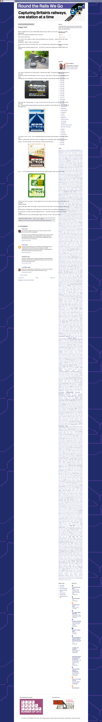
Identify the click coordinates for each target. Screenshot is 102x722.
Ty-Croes (64, 539)
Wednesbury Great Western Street (66, 556)
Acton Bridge (73, 154)
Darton (78, 253)
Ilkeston (67, 335)
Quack (71, 454)
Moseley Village (61, 407)
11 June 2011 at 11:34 (26, 263)
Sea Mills (65, 482)
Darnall (68, 253)
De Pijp (64, 254)
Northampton (75, 423)
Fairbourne (65, 276)
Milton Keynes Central (67, 401)
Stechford (60, 510)
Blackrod (80, 197)
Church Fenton (68, 234)
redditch (60, 462)
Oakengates (65, 429)
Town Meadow (70, 535)
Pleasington (77, 445)
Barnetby (80, 177)
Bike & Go (77, 187)
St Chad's (65, 505)
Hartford (76, 312)
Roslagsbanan (61, 470)
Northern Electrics (67, 424)
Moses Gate (67, 407)
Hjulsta (81, 324)
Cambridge (63, 223)
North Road (66, 421)
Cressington (61, 246)
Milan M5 (68, 400)
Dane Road (72, 251)
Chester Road (66, 231)
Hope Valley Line (79, 326)
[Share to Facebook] (41, 218)
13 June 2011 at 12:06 (26, 272)
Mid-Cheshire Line (72, 396)
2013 (61, 99)
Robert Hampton (76, 598)
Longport (80, 374)
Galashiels (74, 286)
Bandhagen (66, 175)
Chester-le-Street (72, 231)
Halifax (60, 306)
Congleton (71, 239)
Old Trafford (71, 430)
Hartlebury (80, 312)
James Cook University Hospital (65, 339)
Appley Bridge (61, 166)
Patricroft (60, 439)
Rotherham (67, 470)
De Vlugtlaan (70, 254)
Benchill (81, 182)
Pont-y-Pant (76, 446)
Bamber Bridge (76, 174)
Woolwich (66, 574)
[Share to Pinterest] (43, 218)
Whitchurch (80, 563)
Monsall (69, 403)
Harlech (60, 312)
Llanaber (65, 369)
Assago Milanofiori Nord (70, 171)
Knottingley (61, 351)
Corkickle (60, 242)
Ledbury (60, 359)
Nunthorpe (61, 429)
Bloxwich (65, 199)
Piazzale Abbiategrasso (64, 443)
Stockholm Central (62, 512)
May (62, 129)
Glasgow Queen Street (63, 292)
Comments (62, 37)
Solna (65, 498)
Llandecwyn (80, 369)
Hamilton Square (78, 308)
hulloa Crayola (79, 330)
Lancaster (69, 354)
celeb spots (63, 227)
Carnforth (75, 225)
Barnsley (60, 178)
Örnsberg (71, 433)
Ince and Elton (76, 335)
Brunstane (71, 214)
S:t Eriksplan (65, 474)
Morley (74, 405)
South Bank (61, 501)
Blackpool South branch (74, 197)
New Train (74, 632)
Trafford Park (80, 535)
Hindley (77, 324)
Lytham (64, 378)
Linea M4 (76, 362)
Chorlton (77, 233)
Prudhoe (79, 453)
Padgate (74, 437)
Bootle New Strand (69, 202)
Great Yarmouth (65, 298)
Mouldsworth (64, 408)
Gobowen (73, 293)
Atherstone (80, 171)
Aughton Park (70, 173)
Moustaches (63, 117)
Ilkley (70, 335)
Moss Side (72, 407)
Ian (64, 335)
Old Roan (67, 430)
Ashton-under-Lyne (78, 169)
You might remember (39, 102)
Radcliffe (60, 455)
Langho (77, 354)
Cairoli (68, 222)
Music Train (77, 409)
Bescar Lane (61, 186)
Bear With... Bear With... (66, 126)
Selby (73, 483)
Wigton (71, 567)
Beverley (70, 187)
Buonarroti (60, 217)
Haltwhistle (71, 308)
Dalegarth (70, 250)
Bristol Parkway (79, 209)
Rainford (60, 457)
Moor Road (78, 403)
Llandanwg (75, 369)
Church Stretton (74, 234)
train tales (72, 536)
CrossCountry (68, 247)
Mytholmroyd (61, 411)
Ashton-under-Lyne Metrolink (64, 170)
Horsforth (71, 328)
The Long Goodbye (65, 529)
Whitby (76, 563)
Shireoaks (73, 490)
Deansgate (75, 254)
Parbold (63, 438)
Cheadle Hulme (64, 230)
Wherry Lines (68, 563)
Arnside (73, 166)
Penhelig (60, 441)
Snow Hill (71, 497)
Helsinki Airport (76, 320)
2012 (61, 101)
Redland (64, 462)
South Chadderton (67, 501)
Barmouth (77, 177)
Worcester (80, 574)
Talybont (72, 521)
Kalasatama (69, 342)
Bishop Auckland (79, 193)
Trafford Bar (75, 535)
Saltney (73, 477)
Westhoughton (68, 562)
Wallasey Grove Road (74, 550)
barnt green (64, 178)
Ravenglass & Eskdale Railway (70, 458)
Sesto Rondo (74, 485)
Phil (59, 443)
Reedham (69, 462)
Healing (65, 317)
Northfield (70, 426)
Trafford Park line (63, 536)
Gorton (60, 296)
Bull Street (77, 215)
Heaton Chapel (70, 317)
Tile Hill (77, 532)
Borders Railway (71, 203)
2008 (61, 142)
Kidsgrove (75, 344)
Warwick (60, 554)
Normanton (77, 420)
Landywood (74, 354)
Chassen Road (73, 229)
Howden (80, 329)
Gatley (81, 289)
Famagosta (74, 276)
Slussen (60, 495)
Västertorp (65, 546)
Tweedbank (61, 539)
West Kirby (78, 559)
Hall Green (64, 306)
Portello (63, 449)
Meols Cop (80, 390)
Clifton (79, 235)
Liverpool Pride (62, 367)
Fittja (71, 280)
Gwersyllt (65, 302)
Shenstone (65, 489)
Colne (75, 237)
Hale (77, 305)
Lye (61, 378)
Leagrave (66, 358)
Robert (23, 228)
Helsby (60, 320)
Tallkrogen (64, 521)
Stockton (76, 513)
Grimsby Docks (72, 300)
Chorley (74, 233)
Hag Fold (81, 304)
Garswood (68, 289)
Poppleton (79, 447)
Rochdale (80, 466)
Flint (59, 281)
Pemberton (75, 439)
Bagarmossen (64, 174)
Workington (72, 575)
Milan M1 (77, 399)
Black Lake (71, 194)
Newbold (60, 416)
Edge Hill (76, 267)
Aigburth (77, 155)
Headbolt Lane (75, 316)
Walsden (69, 551)
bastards (77, 179)
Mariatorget (75, 386)
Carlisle (71, 225)
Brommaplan (61, 213)
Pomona (71, 446)
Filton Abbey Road (78, 278)
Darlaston (60, 253)
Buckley (64, 215)
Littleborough (80, 363)
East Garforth (79, 265)
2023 (61, 80)
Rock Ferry (70, 467)
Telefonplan (65, 524)
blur (64, 201)
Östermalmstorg (61, 434)
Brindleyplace (68, 209)
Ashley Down (61, 169)
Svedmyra (80, 518)
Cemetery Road (69, 227)
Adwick (74, 155)
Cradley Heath (79, 243)
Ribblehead (71, 463)
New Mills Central (62, 415)
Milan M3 (60, 400)
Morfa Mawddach (70, 405)
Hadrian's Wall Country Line (73, 304)
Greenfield (66, 300)
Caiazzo (64, 222)
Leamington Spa (75, 358)
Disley (77, 258)
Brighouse (63, 209)
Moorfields (64, 404)
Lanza (77, 355)
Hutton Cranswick (67, 333)
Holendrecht (69, 325)
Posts (61, 34)
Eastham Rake (79, 266)
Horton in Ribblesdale (78, 328)
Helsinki (71, 320)
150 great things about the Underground (76, 670)
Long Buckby (61, 374)
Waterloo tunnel (79, 554)
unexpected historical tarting (66, 542)
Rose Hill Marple (79, 469)
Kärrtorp (80, 342)
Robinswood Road (65, 466)
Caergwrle (60, 222)
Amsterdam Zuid (75, 162)
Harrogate (72, 312)
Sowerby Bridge (72, 502)
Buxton (75, 221)
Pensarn (70, 442)
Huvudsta (72, 333)
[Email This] (37, 218)
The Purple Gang (74, 529)
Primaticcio (75, 453)
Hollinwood (74, 325)
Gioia (72, 290)
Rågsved (74, 455)
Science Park (79, 481)
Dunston (65, 263)
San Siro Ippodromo (63, 478)
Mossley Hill (80, 407)
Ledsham (63, 359)
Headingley (80, 316)
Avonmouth (76, 173)
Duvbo (75, 263)
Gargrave (75, 288)
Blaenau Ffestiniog (62, 198)
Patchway (80, 438)
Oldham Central (76, 430)
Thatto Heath (66, 525)
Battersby (60, 181)
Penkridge (74, 441)
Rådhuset (64, 455)
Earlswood (69, 265)
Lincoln (72, 362)
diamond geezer (75, 688)
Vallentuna (64, 544)
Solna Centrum (69, 498)
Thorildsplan (63, 531)
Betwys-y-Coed (65, 187)
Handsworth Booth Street (68, 310)
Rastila (76, 457)
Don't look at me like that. (24, 37)
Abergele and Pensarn (78, 151)
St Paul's (68, 506)
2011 (61, 103)
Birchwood (76, 189)
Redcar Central (62, 461)
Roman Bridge (79, 467)
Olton (71, 431)
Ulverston (80, 540)
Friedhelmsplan (79, 282)
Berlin (81, 183)
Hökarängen (65, 325)
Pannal (60, 438)
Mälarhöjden (61, 381)
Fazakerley (75, 277)
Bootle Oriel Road (78, 202)
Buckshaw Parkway (71, 215)
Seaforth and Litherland (71, 482)
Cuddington (67, 249)
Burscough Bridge (62, 219)
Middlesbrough (79, 396)
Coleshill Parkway (70, 237)
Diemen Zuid (67, 258)
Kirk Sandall (77, 346)
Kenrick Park (80, 343)
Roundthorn (71, 470)
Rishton (63, 465)
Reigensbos (74, 462)
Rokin (75, 467)
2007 (61, 144)
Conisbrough (76, 239)
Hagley (66, 305)
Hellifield (80, 318)
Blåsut (76, 198)
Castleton (70, 226)
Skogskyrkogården (65, 494)
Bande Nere (61, 175)
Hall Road (75, 306)
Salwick (76, 477)
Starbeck (77, 509)
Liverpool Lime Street (66, 366)
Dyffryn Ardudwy (79, 263)
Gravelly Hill (80, 296)
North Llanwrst (61, 421)
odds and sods (72, 429)
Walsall (66, 551)
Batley (81, 179)
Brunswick (75, 214)
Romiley (60, 469)
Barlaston (66, 177)
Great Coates (66, 297)
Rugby (65, 471)
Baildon (71, 174)
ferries (62, 278)
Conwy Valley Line (71, 241)
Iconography (63, 121)
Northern (80, 423)
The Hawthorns (70, 528)
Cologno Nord (61, 238)
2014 (61, 97)
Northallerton (70, 423)
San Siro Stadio (71, 478)
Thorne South (80, 531)
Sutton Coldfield (75, 518)
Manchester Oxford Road (72, 382)
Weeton (65, 558)
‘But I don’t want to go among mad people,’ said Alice (76, 623)
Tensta (78, 524)
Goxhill (62, 296)
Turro (81, 538)
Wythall (60, 578)
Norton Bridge (79, 426)
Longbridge (76, 374)
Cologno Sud (66, 238)
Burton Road (76, 219)
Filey (72, 278)
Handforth (60, 310)
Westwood (74, 562)
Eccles (64, 267)
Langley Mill (63, 355)
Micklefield (65, 396)
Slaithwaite (72, 494)
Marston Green (72, 387)
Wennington (77, 558)
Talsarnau (68, 521)
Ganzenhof (63, 288)
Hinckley (74, 324)
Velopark (75, 546)
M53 (76, 378)
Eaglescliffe (61, 265)
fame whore (79, 276)
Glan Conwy (80, 290)
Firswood (63, 280)
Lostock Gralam (68, 375)
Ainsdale (80, 155)
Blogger (78, 718)
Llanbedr (69, 369)
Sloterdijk (80, 494)
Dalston (73, 250)
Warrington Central (72, 552)
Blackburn (76, 194)
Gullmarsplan (61, 302)
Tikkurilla (73, 532)
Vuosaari (69, 548)
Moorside (68, 404)
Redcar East (67, 461)
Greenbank (61, 300)
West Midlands (75, 27)
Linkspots (60, 363)
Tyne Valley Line (62, 540)
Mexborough (61, 396)
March (62, 132)
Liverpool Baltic (66, 364)
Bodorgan (68, 201)
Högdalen (60, 325)
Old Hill (63, 430)
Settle (78, 485)
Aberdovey (68, 151)
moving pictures (70, 408)
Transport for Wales (72, 538)
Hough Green (76, 329)
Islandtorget (80, 336)
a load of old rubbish (75, 150)
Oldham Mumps (67, 431)
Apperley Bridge (76, 164)
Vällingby (70, 544)
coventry (68, 243)
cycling (62, 250)
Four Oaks (64, 282)
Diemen (62, 258)
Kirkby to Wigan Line (69, 347)
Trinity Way (78, 538)
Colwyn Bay (75, 238)
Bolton (71, 201)
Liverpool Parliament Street (77, 366)
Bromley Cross (79, 211)
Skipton (60, 494)
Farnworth (60, 277)
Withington (71, 570)
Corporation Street (71, 242)
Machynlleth (71, 379)
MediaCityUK (61, 390)
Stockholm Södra (74, 512)
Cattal (79, 226)
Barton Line (66, 179)
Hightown (67, 324)
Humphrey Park (62, 332)
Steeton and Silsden (67, 510)
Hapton (75, 310)
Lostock (62, 375)
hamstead (80, 309)
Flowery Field (68, 281)
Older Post (52, 277)
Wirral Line (65, 570)
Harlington (64, 312)
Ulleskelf (76, 540)
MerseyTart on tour (70, 393)
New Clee (66, 413)
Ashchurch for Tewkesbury (74, 167)
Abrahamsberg (74, 152)
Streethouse (67, 517)
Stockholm (80, 510)
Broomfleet (75, 213)
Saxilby (66, 481)
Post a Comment (23, 275)
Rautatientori (80, 457)
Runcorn (60, 473)
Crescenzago (80, 245)
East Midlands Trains (72, 266)
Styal (81, 517)
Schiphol (75, 481)
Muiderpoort (80, 408)
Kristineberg (61, 352)
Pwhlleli (66, 454)
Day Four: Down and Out (66, 125)
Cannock (77, 223)
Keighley (63, 343)
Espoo (65, 273)
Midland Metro (78, 397)
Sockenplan (75, 497)
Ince (72, 335)
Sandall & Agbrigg (78, 478)
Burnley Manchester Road (69, 218)
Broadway (80, 210)
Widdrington (66, 566)
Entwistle (78, 270)
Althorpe (63, 159)
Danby (60, 251)
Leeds (67, 359)
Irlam (72, 336)
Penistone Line (69, 441)
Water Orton (70, 554)
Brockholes (61, 211)
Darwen (81, 253)
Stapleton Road (71, 509)
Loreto (60, 375)
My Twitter (62, 585)
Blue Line (75, 199)
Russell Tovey (76, 473)
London (80, 373)
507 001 (64, 150)
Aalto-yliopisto (63, 151)
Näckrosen (65, 411)
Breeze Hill (73, 207)
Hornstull (67, 328)
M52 (74, 378)
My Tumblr (62, 587)
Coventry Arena (74, 243)
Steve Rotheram (74, 510)
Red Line (71, 459)
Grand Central (67, 296)
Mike (67, 399)
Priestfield (71, 453)
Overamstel (69, 435)
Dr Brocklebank (68, 261)
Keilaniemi (68, 343)
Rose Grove (73, 469)
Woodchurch (80, 571)
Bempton (71, 182)
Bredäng (65, 207)
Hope (74, 326)
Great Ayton (61, 297)
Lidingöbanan (61, 362)
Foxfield (67, 282)
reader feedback (65, 459)
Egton (68, 269)
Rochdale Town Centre (63, 467)
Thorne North (73, 531)
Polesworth (67, 446)
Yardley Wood (71, 578)
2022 (61, 82)
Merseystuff (43, 220)
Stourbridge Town (79, 514)
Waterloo (74, 554)
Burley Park (65, 217)
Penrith (67, 442)
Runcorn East (65, 473)
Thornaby (68, 531)
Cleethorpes (75, 235)
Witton (75, 570)
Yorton (64, 579)
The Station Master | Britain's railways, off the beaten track (76, 639)
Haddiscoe (80, 302)
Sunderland (70, 518)
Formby (72, 281)
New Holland (70, 413)
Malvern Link (70, 381)
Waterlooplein (61, 555)
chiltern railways (66, 233)
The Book (78, 525)
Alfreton (63, 158)
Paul (63, 439)
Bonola (81, 201)
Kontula (75, 351)
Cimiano (79, 234)
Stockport (63, 513)
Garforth (70, 288)
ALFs (66, 158)
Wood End (75, 571)
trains (77, 536)
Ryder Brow (61, 474)
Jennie (71, 341)
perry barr (80, 442)
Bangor (69, 175)
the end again (76, 527)
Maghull (75, 379)
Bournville (60, 205)
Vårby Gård (61, 546)
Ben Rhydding (76, 182)
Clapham (62, 235)
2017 (61, 91)
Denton (60, 257)
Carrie (81, 225)
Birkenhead (61, 190)
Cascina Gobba (61, 226)
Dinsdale (71, 258)
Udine (70, 540)
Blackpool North (62, 195)
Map (71, 386)
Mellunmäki (67, 390)
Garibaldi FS (79, 288)
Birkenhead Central (67, 190)
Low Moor (80, 375)
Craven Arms (74, 245)
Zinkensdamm (68, 579)
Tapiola (70, 522)
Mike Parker (70, 399)
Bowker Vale (65, 205)
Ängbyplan (75, 163)
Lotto (77, 375)
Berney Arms (67, 185)
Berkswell (78, 183)
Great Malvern (73, 297)
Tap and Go (65, 522)
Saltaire (62, 477)
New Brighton (61, 413)
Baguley (68, 174)
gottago (23, 244)
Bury (63, 221)
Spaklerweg (78, 502)
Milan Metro (72, 400)
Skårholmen (65, 493)
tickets (70, 532)
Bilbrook (81, 187)
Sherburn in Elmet (75, 489)
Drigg (76, 261)
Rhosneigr (65, 463)
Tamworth (60, 522)
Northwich (74, 426)
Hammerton (68, 309)
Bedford (60, 182)
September (63, 110)
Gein (59, 290)
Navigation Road (68, 412)
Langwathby (68, 355)
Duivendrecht (61, 263)
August (62, 112)
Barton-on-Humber (72, 179)
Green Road (80, 298)
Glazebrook (61, 293)
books (60, 202)
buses (66, 221)
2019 (61, 88)
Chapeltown (63, 229)
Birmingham (75, 191)
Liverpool (60, 364)
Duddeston (71, 262)
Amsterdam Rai (69, 162)
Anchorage (67, 163)
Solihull (62, 498)
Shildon (60, 490)
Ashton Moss (66, 169)
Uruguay (60, 544)
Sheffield (77, 487)
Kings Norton (63, 346)
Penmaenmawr (79, 441)
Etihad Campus (75, 273)
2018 (61, 90)
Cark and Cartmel (66, 225)
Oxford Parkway (69, 437)
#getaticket (61, 150)
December (63, 104)
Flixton (64, 281)
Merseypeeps (61, 392)
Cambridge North (69, 223)
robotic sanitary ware (72, 466)
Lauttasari (60, 357)
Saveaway (63, 481)
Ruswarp (80, 473)
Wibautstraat (61, 566)
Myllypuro (80, 409)
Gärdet (67, 288)
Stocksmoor (72, 513)
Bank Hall (73, 175)
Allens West (71, 158)
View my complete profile (71, 68)
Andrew (70, 163)
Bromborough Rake (72, 211)
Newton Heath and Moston (73, 417)
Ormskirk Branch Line (64, 433)
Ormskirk (80, 431)
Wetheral (77, 562)
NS (77, 427)
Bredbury (68, 207)
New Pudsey (75, 415)
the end (72, 527)
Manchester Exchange (63, 382)
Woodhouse (61, 573)
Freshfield (75, 282)
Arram (76, 166)
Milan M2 (80, 399)
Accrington (80, 152)
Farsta (66, 277)
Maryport (60, 389)
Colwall (71, 238)
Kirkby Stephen (61, 347)
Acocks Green (68, 154)
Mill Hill (77, 400)
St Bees (61, 505)
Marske (67, 387)
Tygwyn (71, 539)
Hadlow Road (64, 304)
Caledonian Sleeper (73, 222)
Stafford (70, 507)
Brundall (60, 214)
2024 (61, 79)
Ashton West (72, 169)
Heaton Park (76, 317)
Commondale (80, 238)
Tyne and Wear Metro (77, 539)
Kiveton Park (73, 350)
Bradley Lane (67, 206)
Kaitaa (65, 342)
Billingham (60, 189)
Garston (63, 289)
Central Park (75, 227)
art (78, 166)
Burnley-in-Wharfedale (78, 218)
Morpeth (77, 405)
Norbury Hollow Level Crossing (69, 420)
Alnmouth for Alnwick (78, 158)
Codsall (65, 237)
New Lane (80, 413)
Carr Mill (78, 225)
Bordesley (78, 203)
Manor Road (64, 386)
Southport (67, 502)
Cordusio (80, 241)
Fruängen (68, 284)
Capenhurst (61, 225)
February (63, 134)
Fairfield (69, 276)
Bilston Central (66, 189)
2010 (61, 139)
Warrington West (79, 552)
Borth (81, 203)
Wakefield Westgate (62, 550)
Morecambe (61, 405)
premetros (73, 451)
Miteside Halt (80, 401)
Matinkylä (67, 389)
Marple (60, 387)
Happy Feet (63, 123)
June (62, 115)
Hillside (70, 324)
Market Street (79, 386)
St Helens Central (71, 505)
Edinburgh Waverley (62, 269)
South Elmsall (74, 501)
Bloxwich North (70, 199)
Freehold (71, 282)
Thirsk (60, 531)
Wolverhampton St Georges (64, 571)
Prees (70, 451)
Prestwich (67, 453)
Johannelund (61, 342)
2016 (61, 93)
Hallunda (60, 308)
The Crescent (67, 527)
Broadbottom (76, 210)
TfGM (81, 524)
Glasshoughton (79, 292)
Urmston (80, 543)
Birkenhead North (74, 190)
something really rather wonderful (66, 500)
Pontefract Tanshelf (72, 447)
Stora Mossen (64, 514)
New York (80, 415)
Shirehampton (68, 490)
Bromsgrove (66, 213)
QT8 (69, 454)
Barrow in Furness (76, 178)
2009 (61, 140)
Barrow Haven (69, 178)
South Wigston (61, 502)
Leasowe (80, 358)
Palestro (80, 437)
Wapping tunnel (77, 551)
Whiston (72, 563)
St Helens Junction (77, 505)
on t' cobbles (75, 431)
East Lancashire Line (63, 266)
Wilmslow (64, 568)
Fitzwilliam (74, 280)
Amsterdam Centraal (62, 162)
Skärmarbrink (70, 493)
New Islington (75, 413)
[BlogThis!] (38, 218)
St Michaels (64, 506)
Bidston (73, 187)
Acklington (60, 154)
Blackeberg (80, 194)
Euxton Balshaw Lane (63, 274)
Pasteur (77, 438)
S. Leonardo (75, 474)
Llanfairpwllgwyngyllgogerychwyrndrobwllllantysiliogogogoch (70, 371)
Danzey (76, 251)
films (74, 278)
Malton (65, 381)
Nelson (73, 412)
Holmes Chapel (79, 325)
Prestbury (60, 453)
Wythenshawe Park (65, 578)
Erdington (75, 272)
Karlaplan (77, 342)
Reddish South (79, 461)
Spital (81, 502)
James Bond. (79, 338)
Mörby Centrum (79, 404)
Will (73, 567)
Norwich (60, 427)
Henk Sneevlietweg (72, 321)
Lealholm (70, 358)
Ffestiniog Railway (67, 278)
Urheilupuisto (76, 543)
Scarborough (70, 481)
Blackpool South (65, 197)
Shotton (81, 490)
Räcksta (81, 454)
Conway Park (61, 241)
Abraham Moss (68, 152)
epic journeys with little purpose (70, 271)
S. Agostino (70, 474)
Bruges (81, 213)
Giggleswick (63, 290)
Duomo (68, 263)
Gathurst (78, 289)
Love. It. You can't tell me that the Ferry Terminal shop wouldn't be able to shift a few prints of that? (41, 171)
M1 (66, 378)
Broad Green (70, 210)
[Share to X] (40, 218)
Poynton (60, 451)
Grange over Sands (74, 296)
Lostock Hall (73, 375)
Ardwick (65, 166)
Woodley (80, 573)
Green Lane (70, 298)
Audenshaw (64, 173)
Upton (72, 543)
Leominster (80, 359)
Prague (63, 451)
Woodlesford (75, 573)
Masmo (63, 389)
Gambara (78, 286)
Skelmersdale (80, 493)
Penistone (64, 441)
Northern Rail (63, 426)
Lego (70, 359)
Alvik (75, 159)
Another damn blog (76, 621)
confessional (66, 239)
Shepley (69, 489)
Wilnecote (68, 568)
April (62, 131)
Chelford (68, 230)
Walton (72, 551)
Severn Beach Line (76, 486)
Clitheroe (62, 237)
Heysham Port (61, 324)
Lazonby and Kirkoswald (76, 357)
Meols (75, 390)
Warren (81, 551)
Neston (76, 412)
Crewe (65, 246)
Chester (60, 231)
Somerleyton (80, 498)
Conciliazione (61, 239)
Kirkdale (81, 347)
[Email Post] (34, 218)
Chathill (77, 229)
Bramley (76, 206)
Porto (72, 449)
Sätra (60, 481)
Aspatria (73, 170)
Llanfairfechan (79, 370)
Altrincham (67, 159)
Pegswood (71, 439)
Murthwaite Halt (67, 409)
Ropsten (69, 469)
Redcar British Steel (78, 459)
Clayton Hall (70, 235)
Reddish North (73, 461)
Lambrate (60, 354)
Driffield (73, 261)
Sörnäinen (77, 500)
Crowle (60, 249)
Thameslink (61, 525)
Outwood (64, 435)
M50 (70, 378)
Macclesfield (66, 379)
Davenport (60, 254)
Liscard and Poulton (67, 363)
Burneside (73, 217)
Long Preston (67, 374)
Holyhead (64, 326)
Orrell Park (79, 433)
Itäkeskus (65, 338)
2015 (61, 95)
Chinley (71, 233)
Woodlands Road (68, 573)
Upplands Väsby (66, 543)
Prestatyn (80, 451)
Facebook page (39, 75)
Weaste (76, 555)
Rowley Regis (79, 470)
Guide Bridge (75, 301)
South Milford (79, 501)
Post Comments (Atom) (29, 280)
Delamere (73, 255)
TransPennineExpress (63, 538)
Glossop (69, 293)
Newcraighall (73, 416)
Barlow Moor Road (71, 177)
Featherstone (80, 277)
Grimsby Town (79, 300)
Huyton (75, 333)
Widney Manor (74, 566)
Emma (81, 269)
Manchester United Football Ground (69, 385)
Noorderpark (61, 420)
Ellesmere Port (73, 269)
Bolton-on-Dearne (76, 201)
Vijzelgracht (78, 547)
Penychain (74, 442)
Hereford (63, 322)
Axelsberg (80, 173)
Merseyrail (38, 220)
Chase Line (67, 229)
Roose (66, 469)
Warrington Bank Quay (63, 552)
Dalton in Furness (79, 250)
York (77, 578)
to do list (63, 534)
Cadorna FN (79, 221)
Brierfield (80, 207)
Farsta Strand (70, 277)
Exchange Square (79, 274)
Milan (74, 399)
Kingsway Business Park (70, 346)
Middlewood (61, 397)
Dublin (67, 262)
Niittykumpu (77, 419)
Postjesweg (74, 450)
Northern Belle (61, 424)
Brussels (78, 214)
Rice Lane (76, 463)
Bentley (69, 183)
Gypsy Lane (70, 302)
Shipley (63, 490)
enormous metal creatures (64, 270)
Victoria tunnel (73, 547)
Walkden (68, 550)
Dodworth (80, 258)
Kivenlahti (60, 350)
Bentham (60, 183)
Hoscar (67, 329)
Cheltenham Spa (74, 230)
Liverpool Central (73, 365)
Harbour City (79, 310)
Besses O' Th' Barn (73, 186)
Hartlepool (60, 313)
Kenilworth (75, 343)
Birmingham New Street (68, 193)
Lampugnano (64, 354)
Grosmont (65, 301)
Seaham (77, 482)
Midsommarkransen (62, 399)
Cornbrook (65, 242)
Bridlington (77, 207)
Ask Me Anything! (63, 588)
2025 (61, 77)
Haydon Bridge (64, 316)
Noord (81, 419)
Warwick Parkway (65, 554)
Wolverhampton (79, 570)
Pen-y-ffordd (80, 439)
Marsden (63, 387)
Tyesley (68, 539)
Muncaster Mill (61, 409)
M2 (68, 378)
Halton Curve (65, 308)
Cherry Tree (80, 230)
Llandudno (61, 370)
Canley (74, 223)
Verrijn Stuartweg (62, 547)
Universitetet (76, 542)
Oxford (64, 437)
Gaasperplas (74, 285)
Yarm (75, 578)
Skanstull (60, 493)
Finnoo (60, 280)
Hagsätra (70, 305)
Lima (70, 362)
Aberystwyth (61, 152)
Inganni (81, 335)
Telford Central (71, 524)
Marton (81, 387)
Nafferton (69, 411)
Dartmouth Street (73, 253)
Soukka (81, 500)
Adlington (60, 155)
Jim (81, 340)
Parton (74, 438)
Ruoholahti (70, 473)
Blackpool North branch (70, 195)
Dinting (74, 258)
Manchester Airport (78, 381)
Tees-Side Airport (75, 522)
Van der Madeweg (75, 544)
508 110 (68, 150)
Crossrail (77, 247)
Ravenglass (61, 458)
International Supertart (64, 336)
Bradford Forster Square (73, 205)
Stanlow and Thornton (63, 509)
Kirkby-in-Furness (76, 347)
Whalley (63, 563)
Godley (77, 293)
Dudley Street (79, 262)
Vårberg (81, 544)
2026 (61, 75)
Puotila (63, 454)
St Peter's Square (73, 506)
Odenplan (78, 429)
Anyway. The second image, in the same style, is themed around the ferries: (36, 141)
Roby (78, 466)
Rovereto (75, 470)
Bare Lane (62, 177)
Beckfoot (80, 181)
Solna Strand (75, 498)
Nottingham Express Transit (72, 427)
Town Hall (65, 535)
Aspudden (77, 170)
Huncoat (67, 332)
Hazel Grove (69, 316)
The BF (72, 526)
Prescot (77, 451)
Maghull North (79, 379)
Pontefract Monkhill (64, 447)
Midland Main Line (69, 397)
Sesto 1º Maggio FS (62, 485)
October (63, 108)
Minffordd (73, 401)
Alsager (60, 159)
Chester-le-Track (79, 231)
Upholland (60, 543)
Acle (64, 154)
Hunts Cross (76, 332)
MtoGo (76, 408)
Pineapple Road (65, 445)
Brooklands (70, 213)
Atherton (60, 173)
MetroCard (68, 395)
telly (75, 524)
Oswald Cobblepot (68, 434)
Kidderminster (69, 344)
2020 (61, 86)
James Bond (71, 338)
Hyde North (61, 335)
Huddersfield (66, 330)
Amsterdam (68, 161)
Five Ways (78, 280)
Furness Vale (64, 285)
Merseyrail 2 (78, 392)
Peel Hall (66, 439)
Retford (78, 462)
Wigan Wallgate (66, 567)
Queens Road (76, 454)
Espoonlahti (69, 273)
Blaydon (79, 198)
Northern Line (74, 424)
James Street (74, 339)
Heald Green (61, 317)
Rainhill (63, 457)
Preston (63, 453)
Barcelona (77, 175)
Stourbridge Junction (71, 514)
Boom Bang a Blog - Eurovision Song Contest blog (76, 658)
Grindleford (61, 301)
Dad (73, 599)
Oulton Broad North (78, 434)
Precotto (67, 451)
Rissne (66, 465)
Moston (60, 408)
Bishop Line (61, 194)
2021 (61, 84)
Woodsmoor (61, 574)
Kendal (71, 343)
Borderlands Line (63, 203)
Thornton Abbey (62, 532)
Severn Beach (69, 486)
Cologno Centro (79, 237)
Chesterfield (61, 233)
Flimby (81, 280)
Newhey (77, 416)
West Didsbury (73, 559)
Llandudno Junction (70, 370)
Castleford (66, 226)
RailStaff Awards (79, 455)
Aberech (72, 151)
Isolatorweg (61, 338)
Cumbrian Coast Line (75, 249)
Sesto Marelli (69, 485)
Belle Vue (68, 182)
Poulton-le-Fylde (79, 450)
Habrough (76, 302)
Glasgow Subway (72, 292)
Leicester (73, 359)
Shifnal (81, 489)
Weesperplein (61, 558)
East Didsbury (74, 265)
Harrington (68, 312)
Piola (69, 445)
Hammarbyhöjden (62, 309)
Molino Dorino (65, 403)
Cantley (81, 223)
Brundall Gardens (65, 214)
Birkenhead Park (68, 191)
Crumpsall (63, 249)
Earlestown (65, 265)
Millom (79, 400)
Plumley (80, 445)
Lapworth (80, 355)
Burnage (69, 217)
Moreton (64, 405)
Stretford (71, 517)
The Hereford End (77, 528)
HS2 (63, 330)
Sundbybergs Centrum (63, 518)
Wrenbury (80, 575)
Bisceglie (74, 193)
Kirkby (81, 346)
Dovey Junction (62, 261)
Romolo (63, 469)
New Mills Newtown (69, 415)
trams (81, 536)
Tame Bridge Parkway (78, 521)
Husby (81, 332)
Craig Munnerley (62, 245)
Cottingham (61, 243)
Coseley (77, 242)
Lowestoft (60, 377)
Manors (68, 386)
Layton (69, 357)
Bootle (63, 202)
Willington (80, 567)
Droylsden (64, 262)
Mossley (75, 407)
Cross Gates (75, 246)
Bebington (77, 181)
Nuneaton (80, 427)
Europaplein (80, 273)
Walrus (62, 551)
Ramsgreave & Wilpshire (69, 457)
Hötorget (71, 329)
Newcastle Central (66, 416)
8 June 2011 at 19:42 (26, 240)
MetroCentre (74, 395)
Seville (81, 486)
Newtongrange (65, 419)
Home (37, 277)
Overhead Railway (75, 435)
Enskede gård (73, 270)
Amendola (78, 159)
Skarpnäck (75, 493)
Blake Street (68, 198)
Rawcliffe (60, 459)
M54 (78, 378)
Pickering (60, 445)
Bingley (72, 189)
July (62, 114)
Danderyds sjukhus (65, 251)
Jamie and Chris (32, 220)
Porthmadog (68, 449)
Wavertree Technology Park (69, 555)
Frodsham (64, 284)
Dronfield (60, 262)
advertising (71, 155)
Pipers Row (72, 445)
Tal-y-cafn (60, 521)
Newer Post (21, 277)
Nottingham (64, 427)
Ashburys (66, 167)
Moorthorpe (73, 404)
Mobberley (60, 403)
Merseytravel (48, 220)
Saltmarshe (70, 477)
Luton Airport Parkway (75, 377)
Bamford (80, 174)
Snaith (67, 497)
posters (69, 450)
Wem (74, 558)
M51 (72, 378)
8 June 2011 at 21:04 (26, 252)
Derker (66, 257)
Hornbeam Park (62, 328)
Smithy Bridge (63, 497)
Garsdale (60, 289)
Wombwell (71, 571)
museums (72, 409)
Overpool (80, 435)
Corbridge (77, 241)
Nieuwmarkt (71, 419)
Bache (60, 174)
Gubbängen (70, 301)
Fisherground (67, 280)
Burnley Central (61, 218)
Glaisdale (75, 290)
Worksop (76, 575)
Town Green (61, 535)
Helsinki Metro (65, 321)
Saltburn (65, 477)
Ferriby (60, 278)
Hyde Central (80, 333)
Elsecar (78, 269)
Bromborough (65, 211)
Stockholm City (68, 512)
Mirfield (76, 401)
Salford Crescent (76, 475)
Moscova (80, 405)
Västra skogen (70, 546)
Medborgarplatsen (79, 389)
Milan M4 (64, 400)
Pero (77, 442)
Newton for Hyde (65, 417)
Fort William (77, 281)
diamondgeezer (75, 257)
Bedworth (64, 182)
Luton (70, 377)
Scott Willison (25, 267)
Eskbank (62, 273)
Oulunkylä (60, 435)
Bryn (81, 214)
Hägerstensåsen (62, 305)
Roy (59, 471)
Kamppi (73, 342)
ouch (73, 434)
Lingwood (80, 362)
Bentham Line (65, 183)
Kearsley (60, 343)
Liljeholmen (66, 362)
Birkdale (80, 189)
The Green (65, 528)
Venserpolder (80, 546)
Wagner (72, 548)
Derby (63, 257)
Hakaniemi (74, 305)
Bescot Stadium (66, 186)
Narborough (77, 411)
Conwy (65, 241)
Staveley (80, 509)
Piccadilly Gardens (73, 443)
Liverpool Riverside (70, 367)
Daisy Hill (66, 250)
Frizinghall (60, 284)
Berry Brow (72, 185)
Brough (78, 213)
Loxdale (63, 377)
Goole (70, 294)
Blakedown (73, 198)
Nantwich (73, 411)
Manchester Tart (67, 383)
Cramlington (68, 245)
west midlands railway (74, 561)
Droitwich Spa (79, 261)
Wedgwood (80, 555)
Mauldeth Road (72, 389)
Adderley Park (79, 154)
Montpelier (74, 403)
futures (69, 285)
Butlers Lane (70, 221)
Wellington (70, 558)
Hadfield (60, 304)
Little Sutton (74, 363)
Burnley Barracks (79, 217)
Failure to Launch (65, 119)
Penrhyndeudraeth (62, 442)
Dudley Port (75, 262)
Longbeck (72, 374)
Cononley (80, 239)
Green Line (75, 298)
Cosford (81, 242)
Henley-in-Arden (79, 321)
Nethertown (80, 412)
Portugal (80, 449)
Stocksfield (67, 513)
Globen (65, 293)
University (80, 542)
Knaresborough (79, 350)
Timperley (80, 532)
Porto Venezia (76, 449)
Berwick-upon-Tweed (78, 185)
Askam (70, 170)
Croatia (71, 246)
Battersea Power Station (67, 181)
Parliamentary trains (68, 438)
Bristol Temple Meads (63, 210)
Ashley (81, 167)
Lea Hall (62, 358)
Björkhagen (66, 194)
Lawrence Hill (65, 357)
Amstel (81, 159)
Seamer (81, 482)
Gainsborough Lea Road (66, 286)
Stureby (78, 517)
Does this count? (75, 607)
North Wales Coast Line (74, 421)
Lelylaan (76, 359)
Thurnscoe (67, 532)
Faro (63, 277)
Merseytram (80, 393)
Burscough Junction (70, 219)
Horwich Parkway (62, 329)
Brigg (59, 209)
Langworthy (73, 355)
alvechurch (71, 159)
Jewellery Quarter (77, 340)
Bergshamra (74, 183)
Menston (71, 390)
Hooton (71, 327)
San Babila (80, 477)
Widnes (69, 566)
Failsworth (60, 276)
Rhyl (68, 463)
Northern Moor (79, 424)
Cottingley (65, 243)
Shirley (77, 490)
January (63, 136)
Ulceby (73, 540)
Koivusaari (71, 351)
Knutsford (66, 351)
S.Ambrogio (80, 474)
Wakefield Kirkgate (78, 548)
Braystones (61, 207)
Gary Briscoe (73, 289)
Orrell (75, 433)
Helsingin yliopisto (65, 320)
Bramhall (72, 206)
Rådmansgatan (69, 455)
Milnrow (61, 401)
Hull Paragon (72, 330)
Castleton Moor (75, 226)
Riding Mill (80, 463)
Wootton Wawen (73, 574)
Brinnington (73, 209)
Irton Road (75, 336)
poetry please (61, 446)
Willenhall (76, 567)
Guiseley (80, 301)
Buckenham (61, 215)
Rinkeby (60, 465)
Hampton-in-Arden (74, 309)
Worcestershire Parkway (64, 575)
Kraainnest (80, 351)
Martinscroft (77, 387)
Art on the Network (25, 220)
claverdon (66, 235)
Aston (77, 171)
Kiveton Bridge (66, 350)
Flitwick (61, 281)
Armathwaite (69, 166)
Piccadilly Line (79, 443)
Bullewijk (80, 215)
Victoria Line (67, 547)
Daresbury (80, 251)
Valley (67, 544)
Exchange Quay (71, 274)
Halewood (80, 305)
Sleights (76, 494)
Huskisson (61, 333)
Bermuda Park (61, 185)
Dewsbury (69, 257)
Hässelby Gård (66, 313)
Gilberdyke (68, 290)
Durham (71, 263)
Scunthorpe (61, 482)
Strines (75, 517)
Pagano (77, 437)
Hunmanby (71, 332)
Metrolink (80, 395)
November (63, 106)
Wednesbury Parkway (78, 556)
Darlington (64, 253)
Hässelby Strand (73, 313)
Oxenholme (61, 437)
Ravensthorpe (79, 458)
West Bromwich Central (66, 559)
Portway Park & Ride (63, 450)
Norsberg (80, 420)
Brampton (80, 206)
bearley (73, 181)
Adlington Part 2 (65, 155)
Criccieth (68, 246)
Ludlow (67, 377)
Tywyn (67, 540)
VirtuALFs (65, 548)
